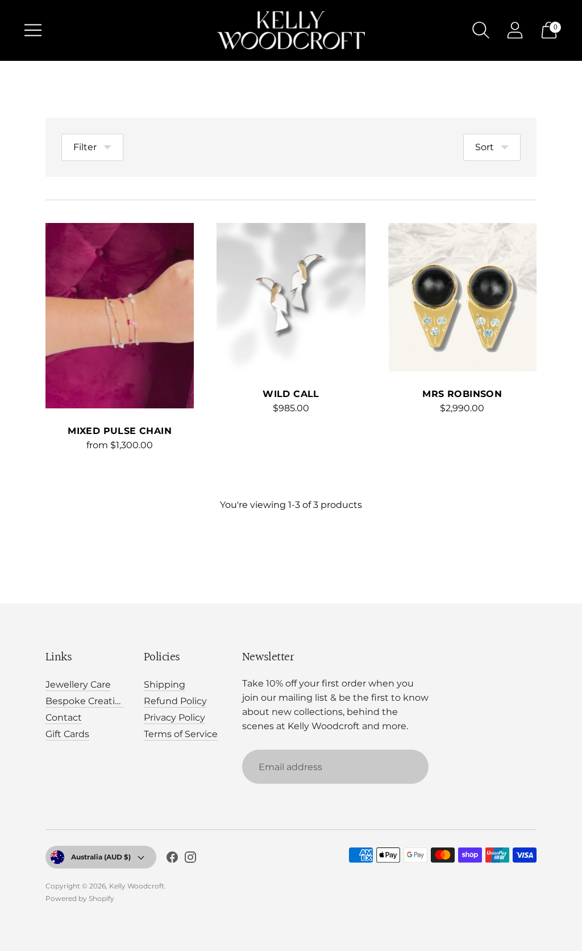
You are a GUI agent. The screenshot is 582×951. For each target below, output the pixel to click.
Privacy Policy (174, 717)
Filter (85, 147)
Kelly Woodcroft (136, 886)
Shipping (164, 684)
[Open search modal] (481, 30)
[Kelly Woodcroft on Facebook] (172, 859)
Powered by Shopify (79, 898)
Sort (484, 147)
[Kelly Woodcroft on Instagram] (190, 859)
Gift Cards (67, 734)
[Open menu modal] (33, 30)
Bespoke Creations (88, 701)
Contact (63, 717)
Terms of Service (181, 734)
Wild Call (291, 393)
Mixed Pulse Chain (120, 430)
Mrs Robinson (462, 393)
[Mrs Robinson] (462, 297)
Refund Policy (175, 701)
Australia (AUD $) (101, 857)
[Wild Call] (291, 297)
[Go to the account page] (515, 30)
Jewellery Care (78, 684)
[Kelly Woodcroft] (291, 30)
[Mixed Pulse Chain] (119, 316)
